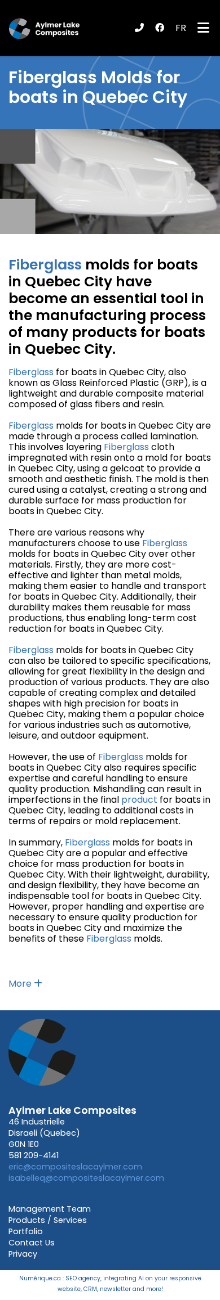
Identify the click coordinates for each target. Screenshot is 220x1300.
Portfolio (25, 1231)
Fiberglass (52, 77)
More (21, 983)
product (139, 799)
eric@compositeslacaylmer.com (75, 1166)
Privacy (22, 1253)
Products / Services (47, 1220)
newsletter (115, 1289)
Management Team (49, 1208)
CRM (90, 1289)
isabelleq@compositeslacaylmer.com (86, 1178)
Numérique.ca (40, 1278)
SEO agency (82, 1278)
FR (180, 27)
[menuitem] (181, 28)
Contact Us (31, 1242)
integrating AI (123, 1278)
